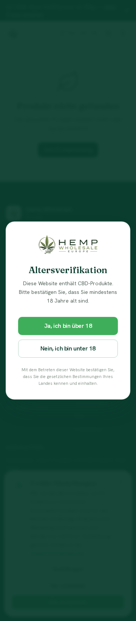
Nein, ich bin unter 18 (68, 348)
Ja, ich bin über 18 (68, 326)
